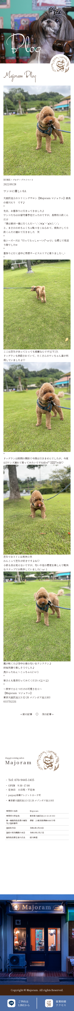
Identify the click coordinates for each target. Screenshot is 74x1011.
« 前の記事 (26, 714)
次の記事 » (48, 714)
